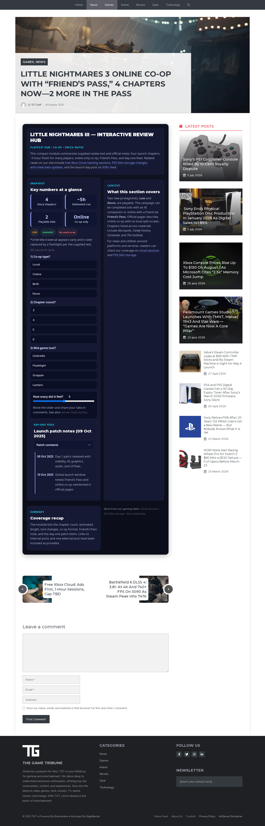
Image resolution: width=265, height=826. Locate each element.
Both (36, 284)
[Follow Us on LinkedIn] (202, 754)
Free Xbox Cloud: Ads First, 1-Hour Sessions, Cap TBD (65, 589)
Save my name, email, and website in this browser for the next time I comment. (77, 708)
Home (79, 4)
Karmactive (61, 816)
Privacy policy (207, 816)
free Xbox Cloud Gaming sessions (88, 163)
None (36, 293)
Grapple (38, 375)
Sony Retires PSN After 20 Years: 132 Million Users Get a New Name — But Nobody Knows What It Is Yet (223, 425)
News (94, 4)
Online (37, 274)
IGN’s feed (109, 167)
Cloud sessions (149, 508)
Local (36, 264)
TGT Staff (36, 104)
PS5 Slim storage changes (129, 163)
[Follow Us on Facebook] (179, 754)
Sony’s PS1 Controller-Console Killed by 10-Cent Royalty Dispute (210, 164)
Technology (173, 4)
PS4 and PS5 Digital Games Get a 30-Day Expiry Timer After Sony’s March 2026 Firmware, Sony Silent (222, 392)
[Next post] (168, 589)
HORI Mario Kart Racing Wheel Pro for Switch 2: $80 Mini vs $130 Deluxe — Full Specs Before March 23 (223, 458)
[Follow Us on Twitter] (187, 754)
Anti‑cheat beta (136, 513)
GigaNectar (93, 816)
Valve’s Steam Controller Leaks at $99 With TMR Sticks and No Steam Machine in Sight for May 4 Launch (223, 360)
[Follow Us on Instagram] (194, 754)
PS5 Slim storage (124, 255)
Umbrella (39, 356)
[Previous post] (22, 589)
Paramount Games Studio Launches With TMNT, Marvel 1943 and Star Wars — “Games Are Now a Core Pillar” (210, 321)
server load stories (74, 412)
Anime (125, 4)
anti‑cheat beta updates (46, 167)
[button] (189, 5)
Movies (140, 4)
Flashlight (39, 365)
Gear (155, 4)
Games (109, 4)
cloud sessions (149, 250)
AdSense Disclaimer (230, 816)
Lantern (38, 385)
